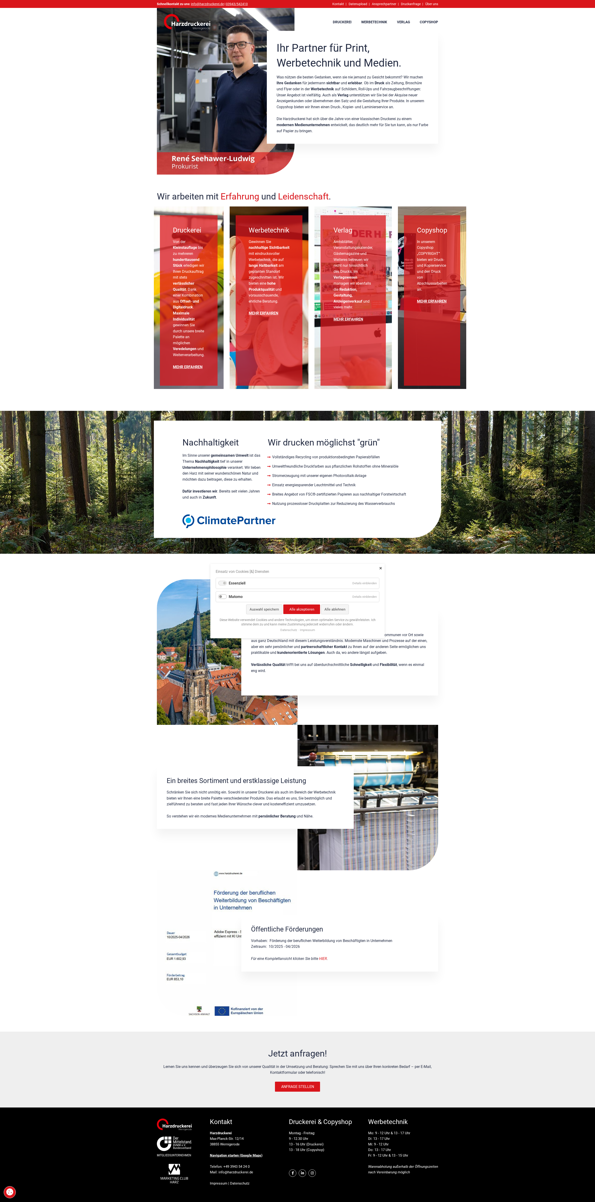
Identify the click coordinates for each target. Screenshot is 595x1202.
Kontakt (338, 4)
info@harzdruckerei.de (235, 1172)
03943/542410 (237, 4)
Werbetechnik (374, 22)
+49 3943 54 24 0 (236, 1167)
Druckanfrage (411, 4)
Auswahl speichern (264, 609)
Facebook (292, 1173)
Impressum (218, 1183)
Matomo (236, 596)
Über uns (431, 4)
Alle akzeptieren (301, 609)
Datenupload (358, 4)
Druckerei (342, 22)
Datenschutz (239, 1183)
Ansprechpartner (384, 4)
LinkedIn (302, 1173)
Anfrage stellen (297, 1086)
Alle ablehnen (334, 609)
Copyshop (429, 22)
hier (323, 958)
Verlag (403, 22)
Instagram (312, 1173)
